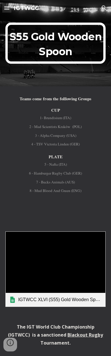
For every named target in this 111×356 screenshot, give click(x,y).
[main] (55, 43)
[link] (55, 269)
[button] (7, 8)
